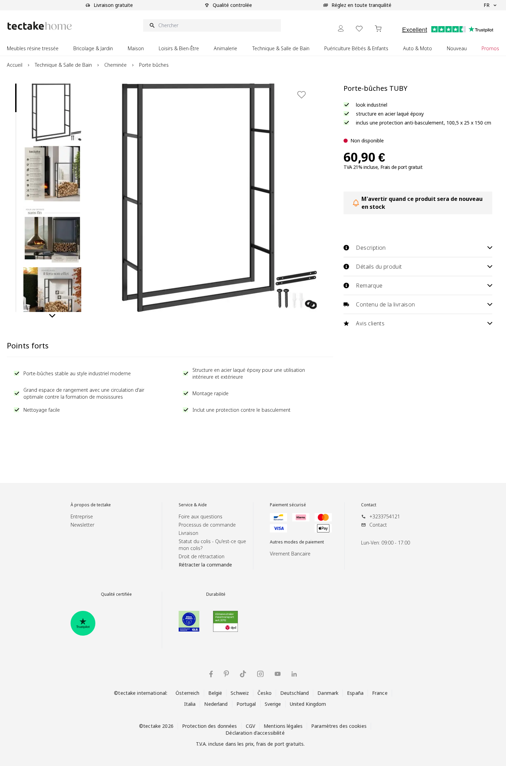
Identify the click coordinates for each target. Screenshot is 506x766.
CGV (250, 726)
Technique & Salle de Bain (63, 65)
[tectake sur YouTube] (278, 674)
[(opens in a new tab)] (83, 623)
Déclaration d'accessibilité (254, 733)
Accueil (14, 65)
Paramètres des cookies (339, 726)
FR (486, 5)
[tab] (16, 98)
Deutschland (294, 693)
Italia (190, 704)
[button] (52, 112)
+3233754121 (384, 516)
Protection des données (209, 726)
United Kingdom (308, 704)
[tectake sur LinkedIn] (294, 674)
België (215, 693)
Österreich (187, 693)
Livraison (188, 533)
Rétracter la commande (205, 564)
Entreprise (82, 516)
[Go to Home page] (39, 25)
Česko (264, 693)
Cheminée (115, 65)
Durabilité (215, 594)
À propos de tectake (91, 505)
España (355, 693)
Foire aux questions (200, 516)
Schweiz (240, 693)
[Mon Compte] (341, 28)
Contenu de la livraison (385, 304)
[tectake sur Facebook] (211, 674)
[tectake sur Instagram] (260, 674)
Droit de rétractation (201, 556)
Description (371, 247)
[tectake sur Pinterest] (226, 673)
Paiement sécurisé (288, 505)
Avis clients (370, 323)
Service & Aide (193, 505)
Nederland (216, 704)
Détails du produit (379, 266)
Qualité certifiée (116, 594)
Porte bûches (154, 65)
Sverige (273, 704)
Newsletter (82, 524)
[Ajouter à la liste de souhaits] (301, 94)
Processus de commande (207, 524)
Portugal (246, 704)
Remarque (369, 285)
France (380, 693)
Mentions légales (283, 726)
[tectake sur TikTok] (243, 673)
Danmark (327, 693)
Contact (368, 505)
